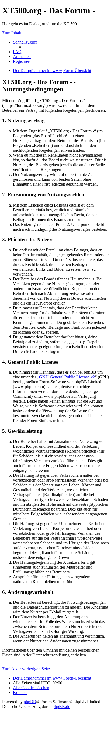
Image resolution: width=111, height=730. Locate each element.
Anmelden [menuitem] (22, 56)
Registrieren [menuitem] (23, 61)
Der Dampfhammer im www (37, 678)
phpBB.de (61, 706)
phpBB (30, 701)
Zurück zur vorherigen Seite (26, 669)
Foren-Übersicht (77, 678)
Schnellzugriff (25, 42)
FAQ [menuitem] (17, 51)
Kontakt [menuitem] (20, 692)
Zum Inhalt (11, 33)
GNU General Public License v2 (67, 377)
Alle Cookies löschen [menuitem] (31, 687)
